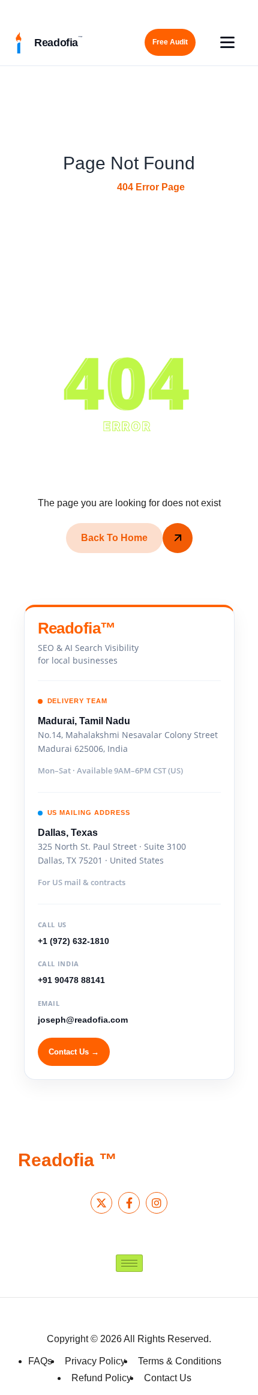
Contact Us (167, 1378)
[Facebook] (129, 1203)
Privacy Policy (95, 1361)
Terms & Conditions (179, 1361)
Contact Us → (74, 1051)
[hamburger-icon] (129, 1263)
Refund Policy (101, 1378)
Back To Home (114, 538)
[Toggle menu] (227, 42)
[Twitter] (101, 1203)
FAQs (40, 1361)
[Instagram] (156, 1203)
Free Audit (170, 42)
